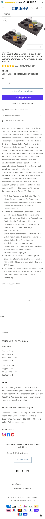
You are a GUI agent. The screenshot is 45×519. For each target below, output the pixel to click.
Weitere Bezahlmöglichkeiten (22, 103)
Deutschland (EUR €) (21, 489)
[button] (2, 8)
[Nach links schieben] (35, 47)
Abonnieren (22, 460)
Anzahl (4, 78)
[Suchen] (8, 13)
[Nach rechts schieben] (40, 47)
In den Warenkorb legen (23, 91)
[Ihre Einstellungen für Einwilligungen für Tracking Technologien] (41, 515)
